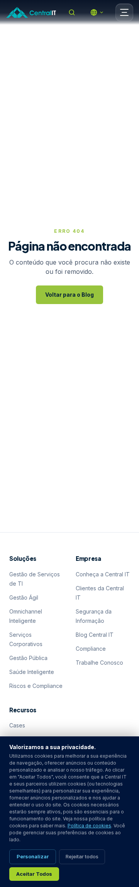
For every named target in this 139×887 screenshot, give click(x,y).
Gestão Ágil (23, 597)
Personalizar (33, 856)
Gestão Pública (28, 658)
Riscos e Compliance (36, 685)
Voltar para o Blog (69, 294)
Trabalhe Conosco (99, 662)
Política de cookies (89, 826)
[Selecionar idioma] (97, 12)
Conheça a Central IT (103, 574)
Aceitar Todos (34, 874)
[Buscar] (72, 12)
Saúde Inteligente (31, 672)
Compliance (91, 648)
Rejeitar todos (82, 856)
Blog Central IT (95, 634)
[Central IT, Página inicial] (31, 12)
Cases (17, 725)
